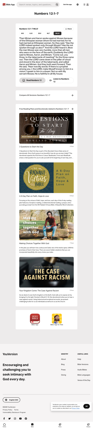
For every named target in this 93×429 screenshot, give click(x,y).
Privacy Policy (7, 410)
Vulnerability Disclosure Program (14, 412)
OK (87, 406)
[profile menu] (86, 4)
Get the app (67, 4)
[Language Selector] (77, 4)
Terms (16, 410)
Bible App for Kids (56, 325)
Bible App (35, 325)
